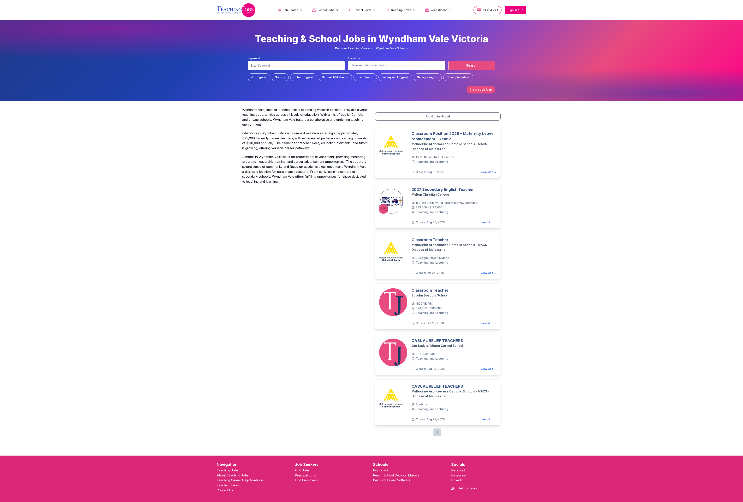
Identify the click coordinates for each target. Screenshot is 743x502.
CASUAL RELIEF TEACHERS (437, 340)
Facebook (458, 470)
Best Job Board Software (391, 480)
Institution (364, 77)
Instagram (458, 475)
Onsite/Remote (457, 77)
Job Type (257, 77)
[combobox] (351, 65)
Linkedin (457, 480)
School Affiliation (334, 77)
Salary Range (426, 77)
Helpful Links (467, 488)
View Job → (488, 172)
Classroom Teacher (430, 239)
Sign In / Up (515, 10)
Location (354, 58)
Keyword (254, 58)
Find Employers (306, 480)
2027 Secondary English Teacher (443, 189)
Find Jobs (302, 470)
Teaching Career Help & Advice (240, 480)
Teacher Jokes (228, 485)
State (278, 77)
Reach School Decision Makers (396, 475)
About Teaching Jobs (232, 475)
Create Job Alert (481, 89)
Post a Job (381, 470)
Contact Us (225, 490)
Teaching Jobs (227, 470)
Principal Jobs (305, 475)
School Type (302, 77)
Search (471, 65)
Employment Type (394, 77)
